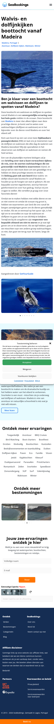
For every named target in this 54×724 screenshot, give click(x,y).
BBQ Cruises (41, 435)
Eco (31, 453)
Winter (37, 46)
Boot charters (29, 439)
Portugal (13, 43)
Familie (39, 453)
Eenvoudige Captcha (13, 587)
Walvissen (29, 46)
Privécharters (43, 462)
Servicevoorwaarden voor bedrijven (36, 695)
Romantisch (9, 466)
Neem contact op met (37, 632)
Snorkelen (32, 466)
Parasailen (29, 462)
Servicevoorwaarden (36, 689)
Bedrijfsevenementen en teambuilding (22, 448)
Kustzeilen (46, 444)
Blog (5, 637)
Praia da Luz (10, 507)
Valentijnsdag (43, 471)
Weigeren (27, 369)
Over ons (31, 622)
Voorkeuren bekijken (27, 376)
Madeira (5, 43)
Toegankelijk (13, 435)
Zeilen (21, 466)
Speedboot (45, 466)
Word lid (31, 627)
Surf (32, 471)
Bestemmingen (9, 627)
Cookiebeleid (18, 381)
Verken (6, 622)
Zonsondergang (11, 471)
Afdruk (37, 381)
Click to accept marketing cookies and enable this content (27, 252)
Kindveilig (18, 444)
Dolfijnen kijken (17, 46)
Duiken (47, 448)
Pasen (23, 453)
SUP (24, 471)
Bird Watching (12, 439)
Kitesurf (39, 457)
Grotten (6, 444)
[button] (50, 343)
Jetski (13, 457)
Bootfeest (43, 439)
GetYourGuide (26, 273)
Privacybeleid (29, 381)
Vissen (49, 453)
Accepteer (27, 362)
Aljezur (33, 507)
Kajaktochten (26, 457)
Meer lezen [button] (10, 410)
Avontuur (6, 46)
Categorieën (8, 632)
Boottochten (32, 444)
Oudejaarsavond (12, 462)
